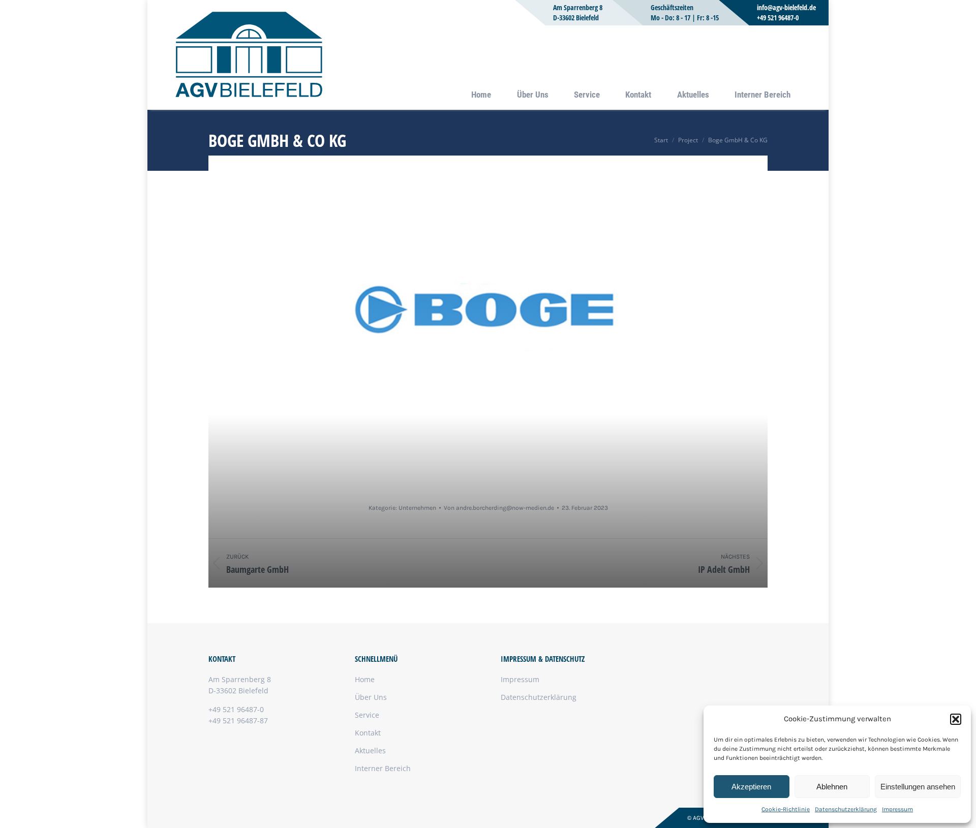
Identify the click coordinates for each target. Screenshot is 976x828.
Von (499, 507)
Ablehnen (831, 786)
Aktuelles (370, 750)
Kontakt (368, 733)
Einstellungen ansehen (917, 786)
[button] (956, 719)
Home (365, 679)
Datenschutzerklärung (846, 809)
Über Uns (371, 697)
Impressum (897, 809)
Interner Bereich (383, 768)
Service (367, 715)
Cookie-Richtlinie (785, 809)
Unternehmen (417, 507)
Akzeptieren (751, 786)
